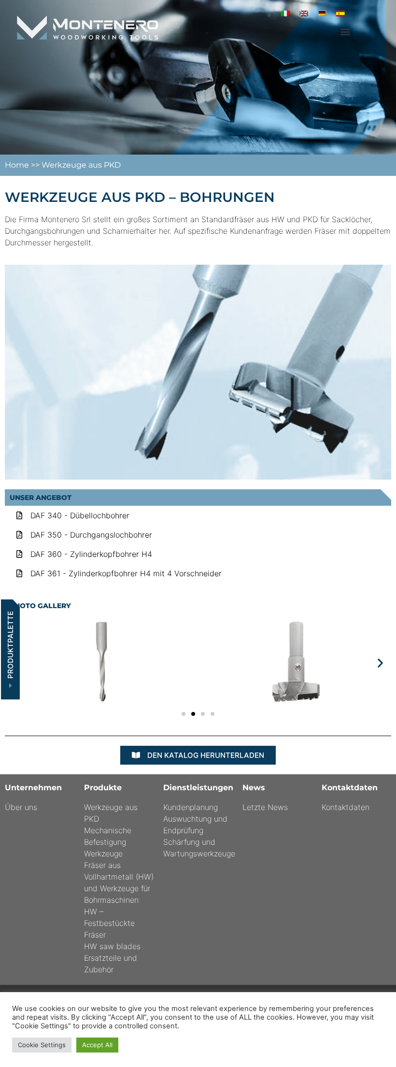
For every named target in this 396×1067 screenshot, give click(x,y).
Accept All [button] (97, 1045)
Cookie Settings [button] (42, 1045)
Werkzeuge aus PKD (81, 165)
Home (18, 165)
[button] (346, 31)
